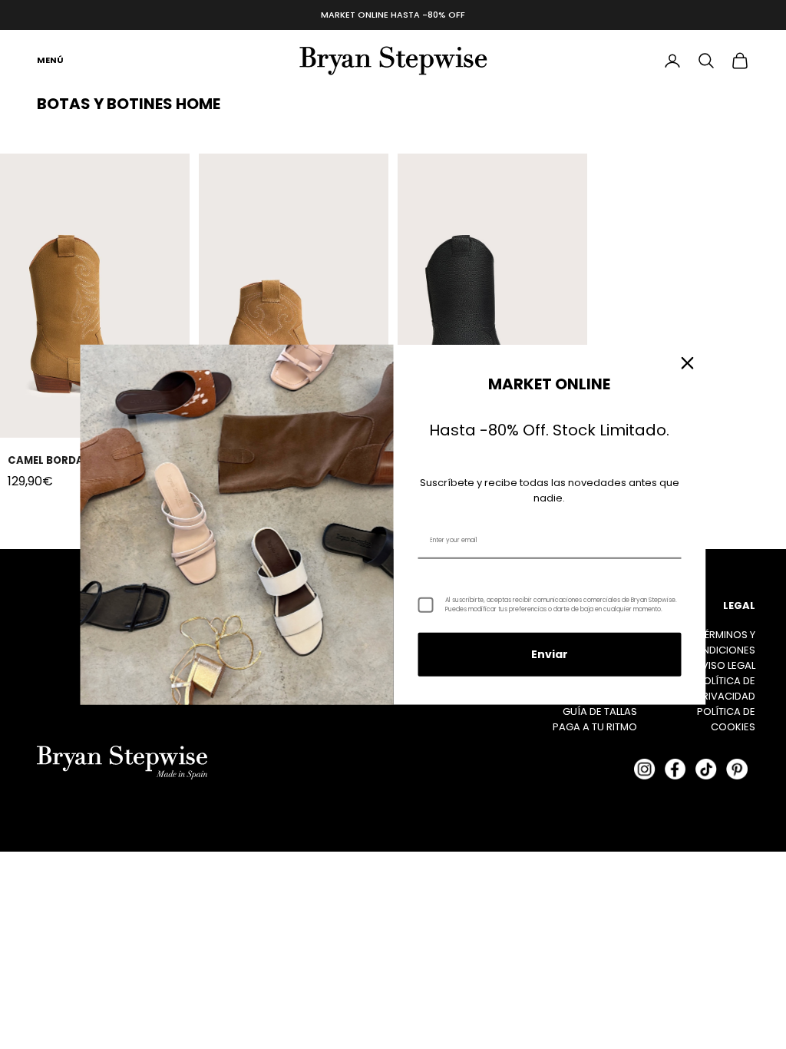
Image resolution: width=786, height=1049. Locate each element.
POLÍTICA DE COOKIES (726, 719)
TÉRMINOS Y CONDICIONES (720, 642)
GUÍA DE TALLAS (600, 711)
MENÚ (50, 60)
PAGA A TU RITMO (595, 727)
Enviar (549, 654)
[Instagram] (645, 768)
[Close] (687, 363)
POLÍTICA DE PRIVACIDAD (725, 688)
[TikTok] (706, 768)
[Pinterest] (737, 768)
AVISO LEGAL (725, 665)
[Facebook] (675, 768)
